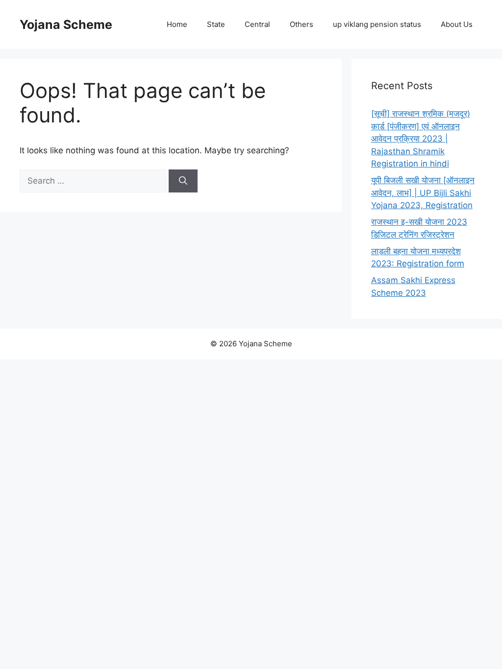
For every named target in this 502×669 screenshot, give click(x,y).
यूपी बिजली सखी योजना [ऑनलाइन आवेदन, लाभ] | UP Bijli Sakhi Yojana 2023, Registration (423, 192)
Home (177, 24)
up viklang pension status (377, 24)
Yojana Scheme (66, 24)
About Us (457, 24)
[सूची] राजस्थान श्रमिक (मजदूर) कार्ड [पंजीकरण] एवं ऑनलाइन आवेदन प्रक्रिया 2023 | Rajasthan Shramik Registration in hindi (420, 138)
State (216, 24)
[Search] (183, 181)
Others (301, 24)
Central (257, 24)
